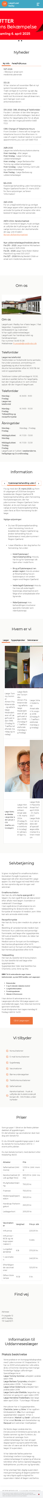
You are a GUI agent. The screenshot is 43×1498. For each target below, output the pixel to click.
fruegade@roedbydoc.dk (25, 343)
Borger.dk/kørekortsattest (16, 235)
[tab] (6, 64)
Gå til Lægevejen (21, 1021)
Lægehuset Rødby (13, 4)
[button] (18, 41)
